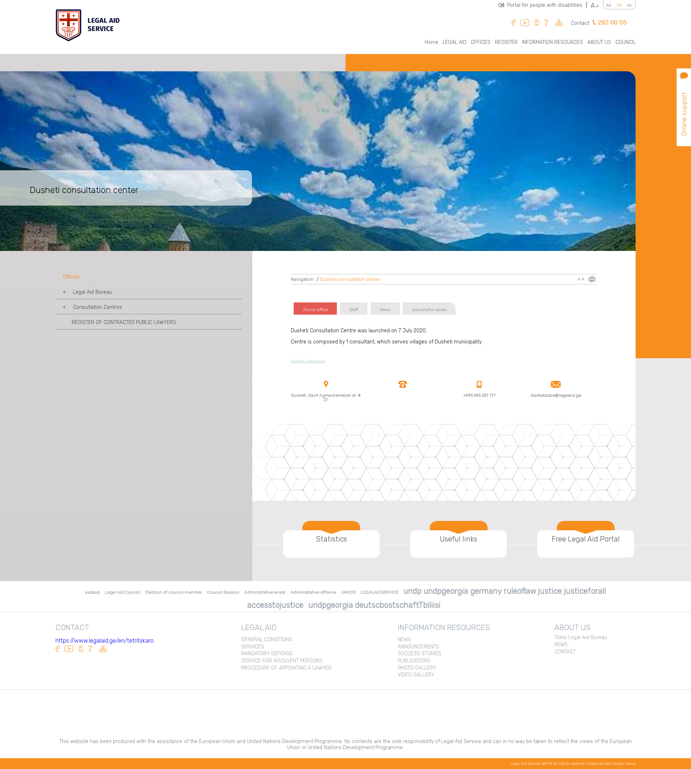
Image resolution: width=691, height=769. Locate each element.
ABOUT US (599, 42)
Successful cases (429, 309)
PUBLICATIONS (414, 661)
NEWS (404, 640)
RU (629, 5)
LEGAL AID (454, 42)
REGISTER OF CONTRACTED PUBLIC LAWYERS (124, 322)
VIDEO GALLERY (416, 675)
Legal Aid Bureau (92, 292)
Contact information (308, 361)
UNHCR (348, 592)
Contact (580, 23)
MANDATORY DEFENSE (267, 654)
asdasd (92, 592)
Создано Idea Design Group (612, 763)
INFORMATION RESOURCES (552, 42)
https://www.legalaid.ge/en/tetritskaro (104, 640)
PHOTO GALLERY (417, 668)
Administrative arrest (264, 592)
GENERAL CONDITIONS (266, 640)
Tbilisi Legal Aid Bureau (580, 637)
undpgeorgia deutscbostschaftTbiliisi (374, 605)
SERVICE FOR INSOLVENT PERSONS (281, 661)
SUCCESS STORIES (419, 654)
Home (431, 42)
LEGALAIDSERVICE (379, 592)
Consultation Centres (97, 307)
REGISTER (506, 42)
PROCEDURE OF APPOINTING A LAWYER (286, 668)
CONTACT (564, 652)
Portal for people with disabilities (547, 5)
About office (315, 309)
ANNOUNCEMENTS (418, 647)
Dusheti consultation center (350, 279)
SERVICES (252, 647)
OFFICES (481, 42)
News (385, 309)
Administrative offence (313, 592)
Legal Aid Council (122, 592)
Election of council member (173, 592)
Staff (353, 309)
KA (608, 5)
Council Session (223, 592)
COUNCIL (625, 42)
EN (619, 5)
